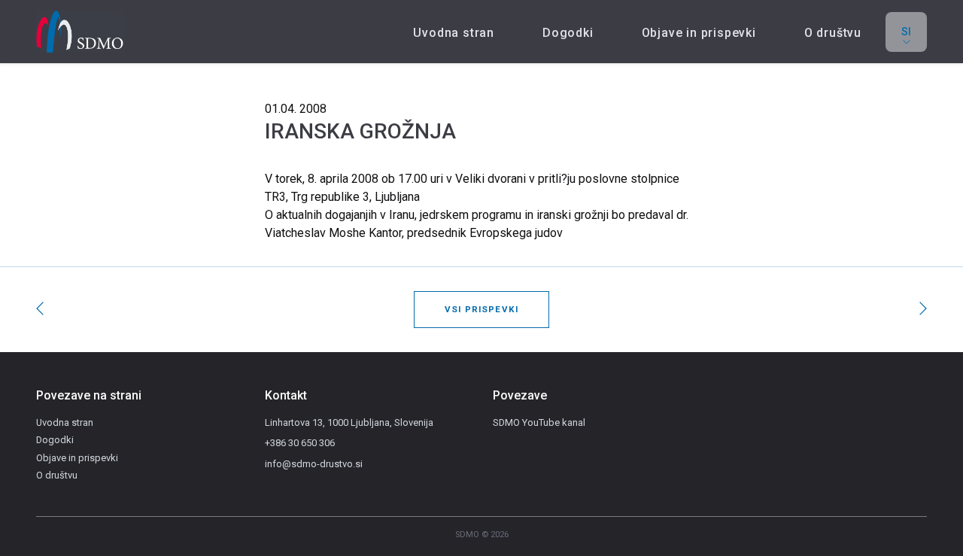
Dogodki (568, 33)
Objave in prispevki (699, 33)
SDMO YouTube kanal (539, 422)
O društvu (832, 33)
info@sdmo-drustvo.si (314, 463)
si (906, 32)
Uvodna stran (453, 33)
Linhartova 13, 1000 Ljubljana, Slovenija (349, 422)
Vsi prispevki (481, 309)
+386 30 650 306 (300, 442)
